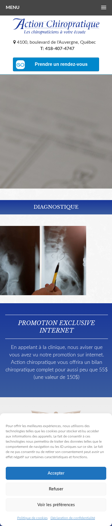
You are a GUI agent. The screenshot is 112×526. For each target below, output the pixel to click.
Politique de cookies (32, 518)
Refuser (56, 489)
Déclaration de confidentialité (73, 518)
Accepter (56, 473)
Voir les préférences (56, 505)
